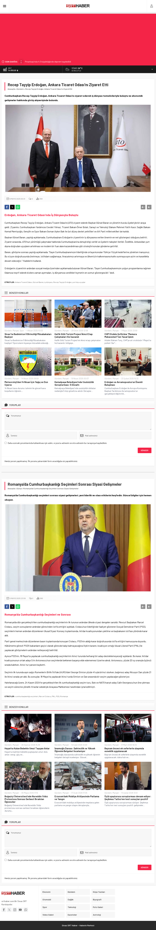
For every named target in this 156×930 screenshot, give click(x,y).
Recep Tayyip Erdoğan (62, 282)
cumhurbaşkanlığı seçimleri (26, 696)
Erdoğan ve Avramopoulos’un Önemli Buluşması (124, 383)
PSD (57, 696)
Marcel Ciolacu (45, 696)
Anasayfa (11, 89)
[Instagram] (14, 909)
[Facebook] (4, 909)
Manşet (16, 330)
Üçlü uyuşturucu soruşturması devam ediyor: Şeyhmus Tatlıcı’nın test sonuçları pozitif (128, 797)
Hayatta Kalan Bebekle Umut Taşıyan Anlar (27, 748)
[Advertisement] (78, 35)
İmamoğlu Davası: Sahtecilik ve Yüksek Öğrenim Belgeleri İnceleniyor (75, 749)
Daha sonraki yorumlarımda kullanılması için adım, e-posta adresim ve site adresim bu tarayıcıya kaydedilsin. (57, 443)
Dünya (19, 488)
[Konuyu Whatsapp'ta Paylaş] (18, 207)
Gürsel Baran (38, 282)
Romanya (64, 696)
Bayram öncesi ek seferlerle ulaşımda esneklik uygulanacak (124, 749)
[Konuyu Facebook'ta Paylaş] (7, 207)
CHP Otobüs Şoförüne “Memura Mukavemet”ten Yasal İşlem (121, 335)
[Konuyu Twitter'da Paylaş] (12, 207)
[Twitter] (9, 909)
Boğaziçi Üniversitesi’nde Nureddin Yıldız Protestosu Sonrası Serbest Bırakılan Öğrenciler (26, 799)
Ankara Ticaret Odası (23, 282)
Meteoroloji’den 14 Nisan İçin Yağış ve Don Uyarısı (26, 383)
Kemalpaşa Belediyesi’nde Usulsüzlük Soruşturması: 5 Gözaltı (74, 383)
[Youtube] (20, 909)
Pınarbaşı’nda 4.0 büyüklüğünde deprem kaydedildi (48, 61)
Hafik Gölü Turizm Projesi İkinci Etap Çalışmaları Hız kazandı (74, 335)
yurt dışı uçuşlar (78, 282)
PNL (53, 696)
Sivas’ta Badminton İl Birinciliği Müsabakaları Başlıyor (28, 335)
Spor (22, 330)
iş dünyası (48, 282)
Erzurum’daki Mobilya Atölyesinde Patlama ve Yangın (77, 797)
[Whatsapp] (25, 909)
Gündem (20, 89)
